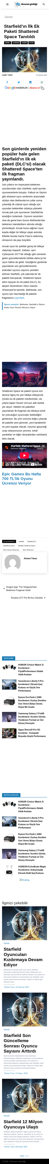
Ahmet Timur (7, 75)
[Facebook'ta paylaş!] (7, 82)
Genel (9, 17)
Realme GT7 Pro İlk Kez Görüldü (27, 598)
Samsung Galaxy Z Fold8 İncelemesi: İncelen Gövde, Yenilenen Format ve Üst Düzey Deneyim (32, 718)
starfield (21, 541)
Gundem (16, 43)
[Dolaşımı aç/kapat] (7, 4)
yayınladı (19, 298)
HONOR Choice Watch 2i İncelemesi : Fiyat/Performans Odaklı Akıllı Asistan (31, 670)
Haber (24, 43)
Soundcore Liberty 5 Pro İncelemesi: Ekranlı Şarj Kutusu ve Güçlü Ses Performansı (31, 686)
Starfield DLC (31, 541)
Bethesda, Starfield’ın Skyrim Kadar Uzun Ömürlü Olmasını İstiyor (24, 306)
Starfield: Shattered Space (26, 545)
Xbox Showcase (28, 550)
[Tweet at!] (19, 82)
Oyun (31, 43)
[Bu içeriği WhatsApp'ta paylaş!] (42, 82)
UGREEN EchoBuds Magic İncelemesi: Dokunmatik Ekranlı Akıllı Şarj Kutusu (32, 869)
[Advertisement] (24, 121)
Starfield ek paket (9, 545)
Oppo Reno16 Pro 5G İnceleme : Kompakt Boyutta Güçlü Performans (32, 733)
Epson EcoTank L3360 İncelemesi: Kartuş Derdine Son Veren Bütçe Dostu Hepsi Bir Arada (32, 702)
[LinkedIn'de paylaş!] (30, 82)
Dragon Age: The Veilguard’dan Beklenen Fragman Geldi (21, 588)
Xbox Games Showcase (11, 550)
